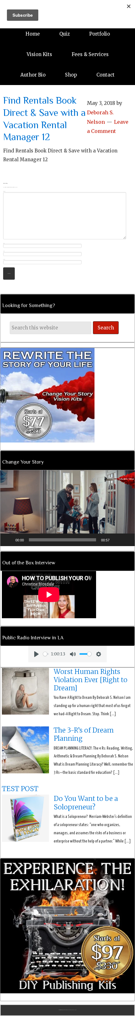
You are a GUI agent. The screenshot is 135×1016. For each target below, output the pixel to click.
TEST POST (20, 789)
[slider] (62, 539)
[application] (67, 508)
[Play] (8, 540)
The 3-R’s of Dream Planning (84, 734)
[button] (67, 508)
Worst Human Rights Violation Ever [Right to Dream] (90, 680)
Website (4, 259)
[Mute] (116, 540)
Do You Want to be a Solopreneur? (86, 802)
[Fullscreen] (126, 540)
